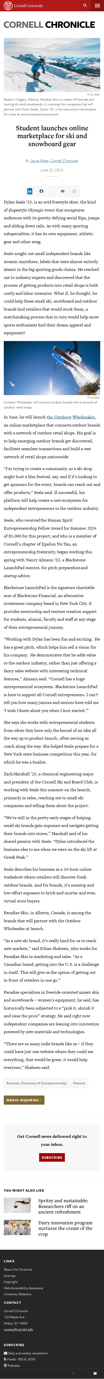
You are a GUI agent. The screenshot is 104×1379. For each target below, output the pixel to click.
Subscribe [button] (52, 1157)
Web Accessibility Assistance (23, 1287)
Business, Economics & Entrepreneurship (36, 1083)
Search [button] (85, 5)
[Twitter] (84, 1374)
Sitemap (9, 1275)
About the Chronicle (18, 1269)
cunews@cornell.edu (18, 1329)
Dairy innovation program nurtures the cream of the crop (65, 1228)
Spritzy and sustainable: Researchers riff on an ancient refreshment (63, 1206)
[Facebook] (73, 1374)
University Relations (17, 1294)
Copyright (11, 1281)
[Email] (95, 1374)
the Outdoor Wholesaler (71, 417)
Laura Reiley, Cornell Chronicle (54, 160)
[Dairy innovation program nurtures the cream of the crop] (17, 1227)
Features (79, 1083)
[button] (52, 368)
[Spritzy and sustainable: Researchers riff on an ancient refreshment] (17, 1205)
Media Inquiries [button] (23, 1100)
